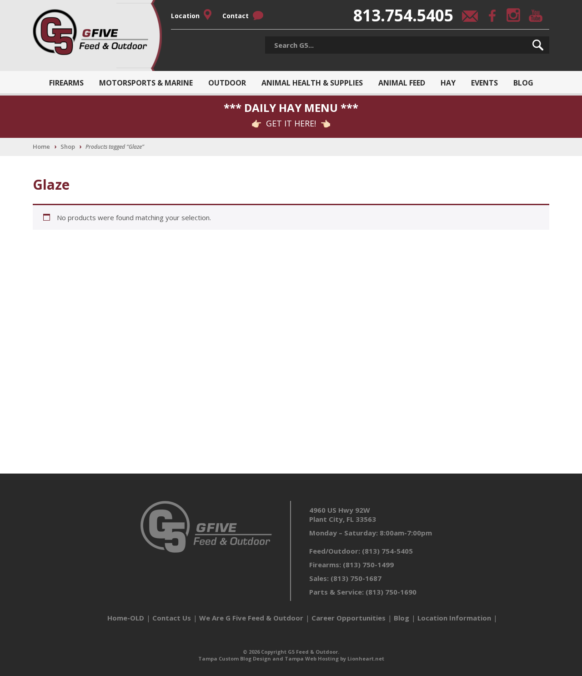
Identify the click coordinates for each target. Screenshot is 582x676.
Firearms (66, 83)
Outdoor (227, 83)
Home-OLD (125, 617)
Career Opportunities (348, 617)
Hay (448, 83)
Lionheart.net (365, 658)
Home (41, 146)
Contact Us (171, 617)
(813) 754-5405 (387, 550)
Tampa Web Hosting (312, 658)
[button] (538, 45)
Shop (67, 146)
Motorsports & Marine (146, 83)
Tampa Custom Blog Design (234, 658)
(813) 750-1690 (391, 591)
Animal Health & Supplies (312, 83)
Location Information (454, 617)
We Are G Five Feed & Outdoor (251, 617)
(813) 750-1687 (356, 578)
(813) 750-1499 (368, 564)
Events (484, 83)
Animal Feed (401, 83)
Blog (523, 83)
